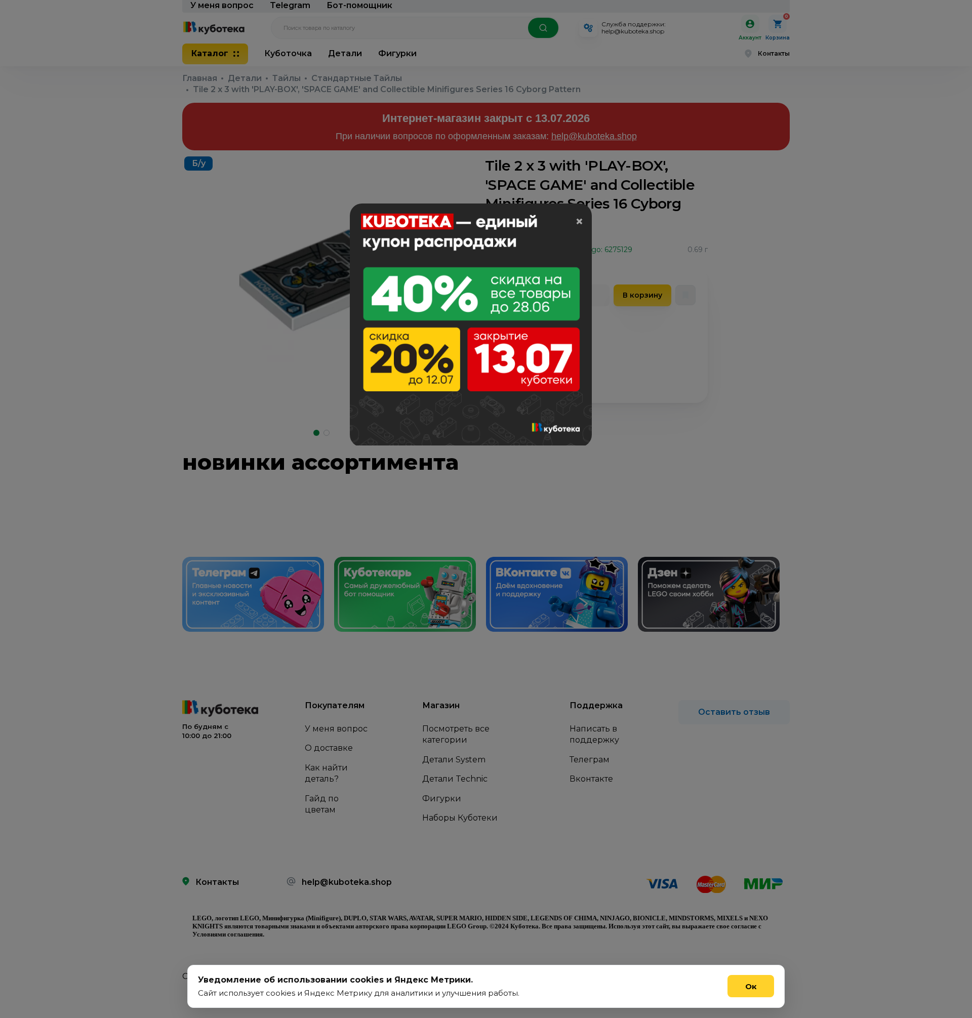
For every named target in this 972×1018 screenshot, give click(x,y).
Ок (751, 986)
